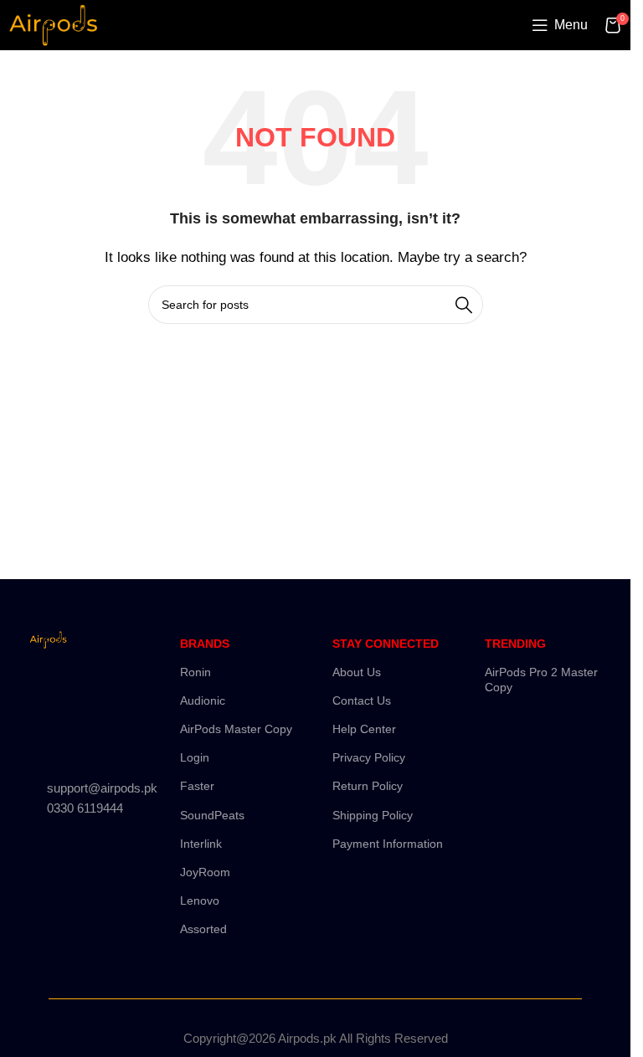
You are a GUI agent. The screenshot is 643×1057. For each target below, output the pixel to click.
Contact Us (361, 700)
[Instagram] (98, 687)
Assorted (203, 929)
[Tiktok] (98, 735)
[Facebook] (48, 687)
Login (194, 757)
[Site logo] (53, 24)
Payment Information (387, 843)
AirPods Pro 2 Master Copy (541, 679)
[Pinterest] (48, 735)
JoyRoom (205, 872)
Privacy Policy (368, 757)
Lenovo (199, 900)
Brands (204, 643)
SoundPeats (212, 815)
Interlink (201, 843)
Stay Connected (385, 643)
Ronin (195, 672)
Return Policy (367, 786)
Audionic (202, 700)
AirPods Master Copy (236, 729)
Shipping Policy (372, 815)
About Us (356, 672)
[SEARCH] (464, 304)
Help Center (364, 729)
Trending (515, 643)
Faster (197, 786)
